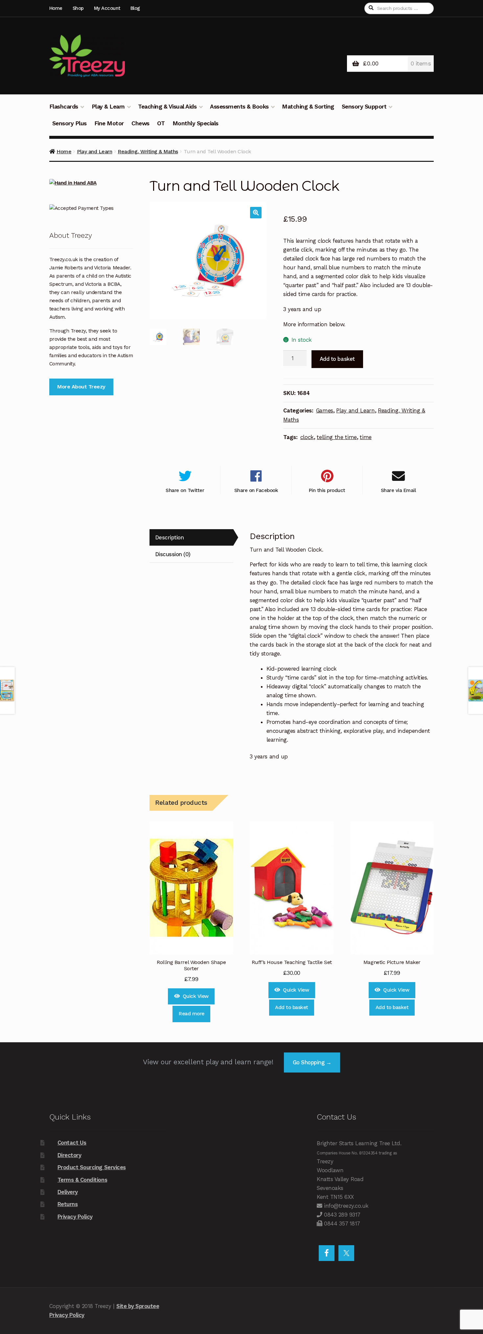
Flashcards (63, 106)
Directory (69, 1155)
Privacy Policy (75, 1216)
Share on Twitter (185, 490)
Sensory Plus (69, 123)
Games (324, 410)
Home (55, 8)
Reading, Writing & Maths (148, 151)
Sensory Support (364, 106)
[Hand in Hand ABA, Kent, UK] (91, 183)
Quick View (196, 996)
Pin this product (327, 490)
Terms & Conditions (82, 1179)
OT (161, 123)
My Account (107, 8)
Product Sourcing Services (92, 1167)
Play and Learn (94, 151)
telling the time (337, 437)
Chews (140, 123)
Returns (68, 1204)
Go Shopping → (312, 1062)
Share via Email (398, 490)
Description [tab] (169, 537)
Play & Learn (108, 106)
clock (307, 437)
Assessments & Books (239, 106)
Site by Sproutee (137, 1306)
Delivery (68, 1192)
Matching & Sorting (308, 106)
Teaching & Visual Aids (167, 106)
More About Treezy (81, 386)
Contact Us (72, 1142)
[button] (256, 212)
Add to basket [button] (291, 1007)
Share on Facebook (256, 490)
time (366, 437)
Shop (78, 8)
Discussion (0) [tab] (173, 554)
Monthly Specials (195, 123)
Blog (135, 8)
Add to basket (337, 359)
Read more (191, 1014)
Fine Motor (109, 123)
